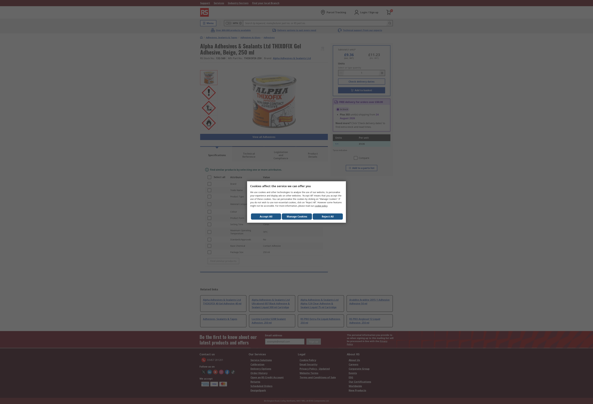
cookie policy (321, 205)
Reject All (328, 216)
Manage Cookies (297, 216)
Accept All (266, 216)
